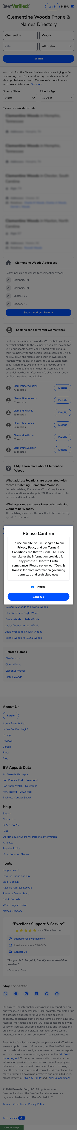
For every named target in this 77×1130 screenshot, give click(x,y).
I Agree (40, 587)
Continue (38, 597)
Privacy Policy (26, 547)
